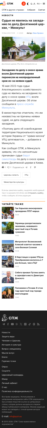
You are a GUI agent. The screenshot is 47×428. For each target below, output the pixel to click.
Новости (7, 15)
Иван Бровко (38, 33)
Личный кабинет (9, 383)
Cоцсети (6, 371)
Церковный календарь (12, 375)
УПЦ (28, 96)
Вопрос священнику (11, 349)
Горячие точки (9, 361)
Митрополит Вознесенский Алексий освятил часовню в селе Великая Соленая (28, 244)
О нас (4, 387)
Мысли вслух (8, 353)
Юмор (5, 379)
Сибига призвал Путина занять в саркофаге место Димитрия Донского (30, 275)
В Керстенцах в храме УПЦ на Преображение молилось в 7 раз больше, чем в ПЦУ (29, 260)
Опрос (5, 366)
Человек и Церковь (11, 340)
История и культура (11, 344)
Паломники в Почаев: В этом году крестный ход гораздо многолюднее (29, 291)
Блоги (4, 357)
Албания (31, 10)
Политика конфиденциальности (17, 391)
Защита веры (8, 336)
